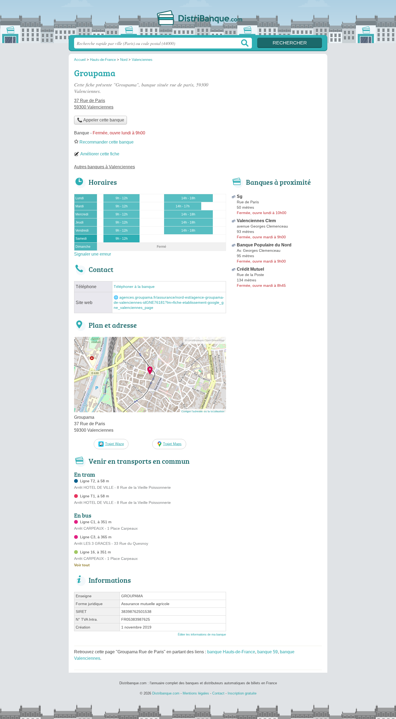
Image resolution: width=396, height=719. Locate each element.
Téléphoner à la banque (134, 287)
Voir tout (82, 565)
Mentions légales (196, 693)
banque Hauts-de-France (231, 652)
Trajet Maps (172, 444)
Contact (218, 693)
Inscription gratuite (242, 693)
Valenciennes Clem (256, 220)
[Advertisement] (276, 104)
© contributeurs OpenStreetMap (204, 340)
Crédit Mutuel (250, 269)
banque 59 (267, 652)
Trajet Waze (114, 444)
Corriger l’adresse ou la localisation (202, 411)
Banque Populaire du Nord (264, 245)
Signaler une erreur (92, 254)
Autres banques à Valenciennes (104, 167)
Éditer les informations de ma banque (202, 634)
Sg (239, 196)
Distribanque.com (198, 19)
